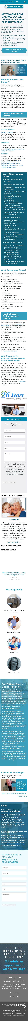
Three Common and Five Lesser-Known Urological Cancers (14, 574)
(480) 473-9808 (14, 997)
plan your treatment (10, 351)
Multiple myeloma (7, 132)
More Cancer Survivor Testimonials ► (14, 793)
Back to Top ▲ (22, 796)
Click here (22, 381)
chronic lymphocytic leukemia (11, 161)
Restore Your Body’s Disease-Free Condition (14, 50)
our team (15, 369)
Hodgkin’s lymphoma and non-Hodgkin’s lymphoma (13, 150)
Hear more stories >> (14, 542)
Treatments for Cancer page (16, 844)
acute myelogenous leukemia (12, 166)
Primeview (21, 1015)
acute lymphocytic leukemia (10, 163)
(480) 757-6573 (14, 993)
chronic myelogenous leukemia (10, 164)
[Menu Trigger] (24, 2)
